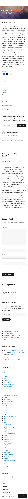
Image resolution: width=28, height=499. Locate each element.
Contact (5, 489)
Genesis (6, 412)
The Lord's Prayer (8, 464)
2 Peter (5, 374)
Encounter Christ (8, 401)
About (5, 486)
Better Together (8, 386)
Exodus (5, 405)
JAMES (5, 418)
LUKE (5, 431)
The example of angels (7, 105)
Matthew (6, 437)
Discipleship (7, 399)
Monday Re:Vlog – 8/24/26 (17, 350)
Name (4, 247)
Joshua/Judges (7, 424)
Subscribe (21, 125)
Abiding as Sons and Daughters (12, 335)
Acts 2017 (6, 380)
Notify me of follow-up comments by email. (13, 268)
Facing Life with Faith (9, 407)
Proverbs (6, 448)
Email (4, 254)
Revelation (6, 456)
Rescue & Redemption (9, 454)
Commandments (8, 392)
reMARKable (7, 452)
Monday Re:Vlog (8, 439)
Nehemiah (6, 441)
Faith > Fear (7, 409)
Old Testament (8, 443)
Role (5, 339)
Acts (5, 378)
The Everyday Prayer (6, 496)
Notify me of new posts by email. (11, 271)
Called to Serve (7, 388)
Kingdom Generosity (9, 428)
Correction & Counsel (9, 393)
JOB (5, 420)
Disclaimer (6, 492)
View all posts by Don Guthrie (13, 135)
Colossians (6, 390)
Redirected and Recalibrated (11, 337)
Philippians (7, 445)
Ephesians (6, 403)
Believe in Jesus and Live (10, 384)
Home (4, 483)
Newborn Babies (17, 359)
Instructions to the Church (11, 416)
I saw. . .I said (5, 99)
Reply (4, 211)
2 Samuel (6, 376)
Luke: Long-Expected (9, 433)
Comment (5, 227)
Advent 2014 (7, 382)
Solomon (6, 462)
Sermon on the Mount (10, 460)
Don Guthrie (7, 140)
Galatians (6, 411)
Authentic (11, 354)
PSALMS (6, 450)
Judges (5, 426)
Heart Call (4, 92)
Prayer (5, 447)
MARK (5, 435)
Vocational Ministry (9, 333)
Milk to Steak (7, 359)
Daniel (5, 397)
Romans (6, 458)
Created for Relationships (10, 395)
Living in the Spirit (9, 429)
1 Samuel (6, 373)
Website (4, 261)
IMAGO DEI (7, 414)
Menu (24, 3)
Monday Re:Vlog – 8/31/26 (11, 331)
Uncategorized (20, 140)
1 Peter (5, 371)
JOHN (5, 422)
